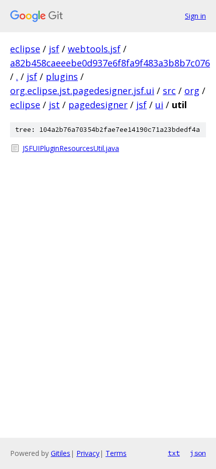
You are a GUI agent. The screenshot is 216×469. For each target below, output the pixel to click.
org (191, 91)
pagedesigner (98, 105)
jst (54, 105)
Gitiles (60, 453)
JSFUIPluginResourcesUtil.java (71, 148)
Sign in (195, 16)
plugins (62, 76)
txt (174, 452)
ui (159, 105)
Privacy (87, 453)
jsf (54, 49)
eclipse (25, 49)
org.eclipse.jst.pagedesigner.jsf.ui (82, 91)
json (198, 452)
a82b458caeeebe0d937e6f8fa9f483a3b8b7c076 (110, 63)
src (169, 91)
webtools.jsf (94, 49)
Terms (116, 453)
